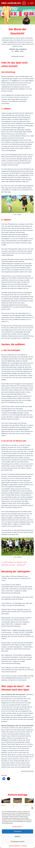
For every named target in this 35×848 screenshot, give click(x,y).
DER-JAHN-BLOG (11, 3)
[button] (32, 808)
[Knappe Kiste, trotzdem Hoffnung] (17, 800)
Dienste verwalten (17, 826)
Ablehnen (17, 836)
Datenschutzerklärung (14, 845)
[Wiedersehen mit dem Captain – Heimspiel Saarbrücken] (29, 800)
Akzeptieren (17, 831)
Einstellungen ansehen (17, 841)
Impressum (24, 845)
